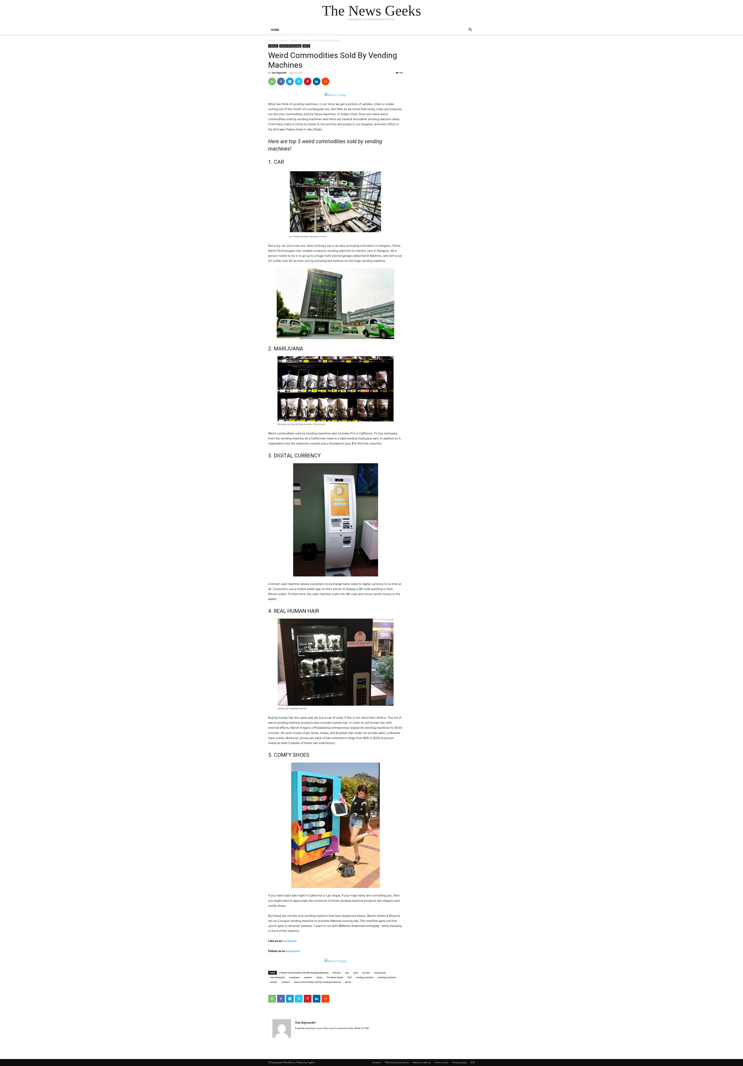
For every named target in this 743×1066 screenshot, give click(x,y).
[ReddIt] (325, 81)
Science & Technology (290, 46)
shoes (319, 977)
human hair (380, 972)
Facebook (290, 941)
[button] (470, 30)
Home (271, 40)
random (308, 977)
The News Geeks (335, 977)
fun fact (366, 972)
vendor (273, 981)
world (348, 981)
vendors (286, 981)
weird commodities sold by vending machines (317, 981)
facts (355, 972)
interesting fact (277, 977)
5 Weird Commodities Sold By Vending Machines (304, 972)
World (306, 46)
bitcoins (337, 972)
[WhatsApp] (272, 81)
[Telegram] (290, 81)
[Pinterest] (308, 81)
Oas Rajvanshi (279, 72)
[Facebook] (281, 81)
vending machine (364, 977)
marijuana (294, 977)
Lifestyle (282, 40)
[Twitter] (299, 81)
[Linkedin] (316, 81)
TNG (349, 977)
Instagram (293, 951)
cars (347, 972)
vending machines (387, 977)
